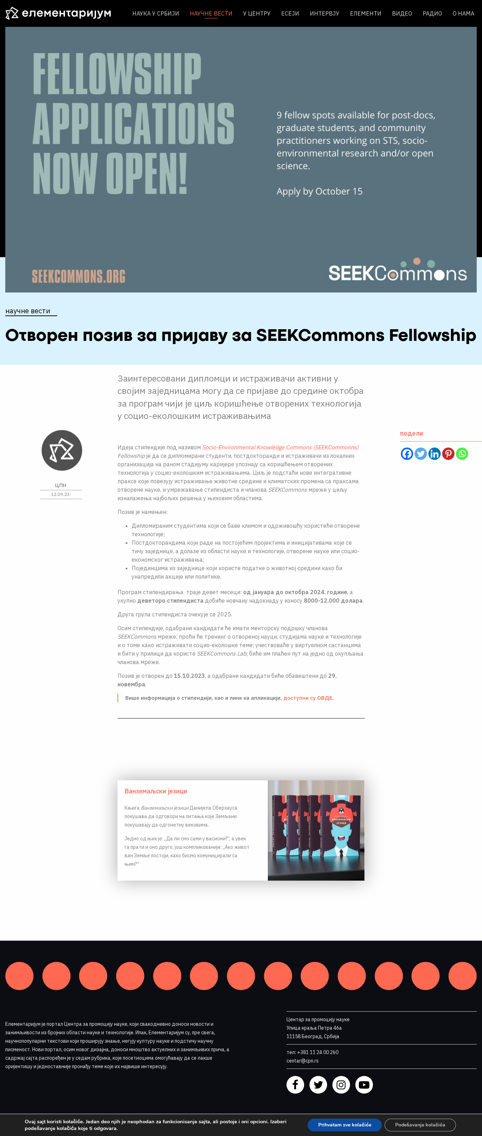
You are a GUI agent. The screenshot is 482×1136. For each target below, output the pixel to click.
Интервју (324, 13)
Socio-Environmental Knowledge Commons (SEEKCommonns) (280, 447)
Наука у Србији (155, 13)
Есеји (290, 13)
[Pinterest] (448, 454)
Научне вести (211, 13)
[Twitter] (421, 454)
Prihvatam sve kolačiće (344, 1125)
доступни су (307, 697)
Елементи (365, 13)
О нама (463, 13)
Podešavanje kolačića (420, 1125)
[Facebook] (407, 454)
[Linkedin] (434, 454)
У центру (257, 13)
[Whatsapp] (462, 454)
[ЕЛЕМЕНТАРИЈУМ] (63, 13)
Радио (432, 13)
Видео (402, 13)
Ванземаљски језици (156, 791)
